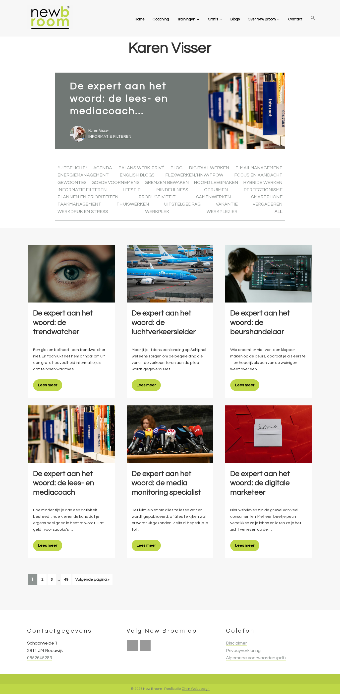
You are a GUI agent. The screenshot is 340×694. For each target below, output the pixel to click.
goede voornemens (116, 182)
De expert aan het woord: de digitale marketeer (260, 483)
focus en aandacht (258, 175)
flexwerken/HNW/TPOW (194, 175)
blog (176, 168)
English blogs (137, 175)
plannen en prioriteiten (87, 197)
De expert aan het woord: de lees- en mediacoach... (119, 98)
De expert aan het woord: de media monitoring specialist (166, 483)
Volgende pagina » (92, 581)
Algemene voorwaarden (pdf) (256, 657)
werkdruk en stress (82, 211)
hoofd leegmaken (216, 182)
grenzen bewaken (167, 182)
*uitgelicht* (72, 168)
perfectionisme (263, 189)
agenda (102, 168)
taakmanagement (79, 204)
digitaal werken (209, 168)
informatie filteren (109, 136)
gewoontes (72, 182)
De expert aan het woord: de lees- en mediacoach (63, 483)
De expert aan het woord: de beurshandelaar (260, 322)
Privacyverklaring (243, 650)
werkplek (157, 211)
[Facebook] (132, 645)
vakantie (227, 204)
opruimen (216, 189)
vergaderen (268, 204)
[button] (312, 18)
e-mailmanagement (259, 168)
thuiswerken (132, 204)
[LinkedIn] (145, 645)
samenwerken (213, 197)
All (279, 211)
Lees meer (47, 385)
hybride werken (263, 182)
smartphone (267, 197)
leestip (132, 189)
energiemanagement (83, 175)
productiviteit (157, 197)
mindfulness (172, 189)
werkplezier (222, 211)
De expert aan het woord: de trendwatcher (63, 322)
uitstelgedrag (182, 204)
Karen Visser (98, 130)
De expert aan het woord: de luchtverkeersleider (164, 322)
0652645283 (39, 657)
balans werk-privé (141, 168)
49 (67, 579)
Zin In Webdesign (196, 689)
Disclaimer (236, 643)
